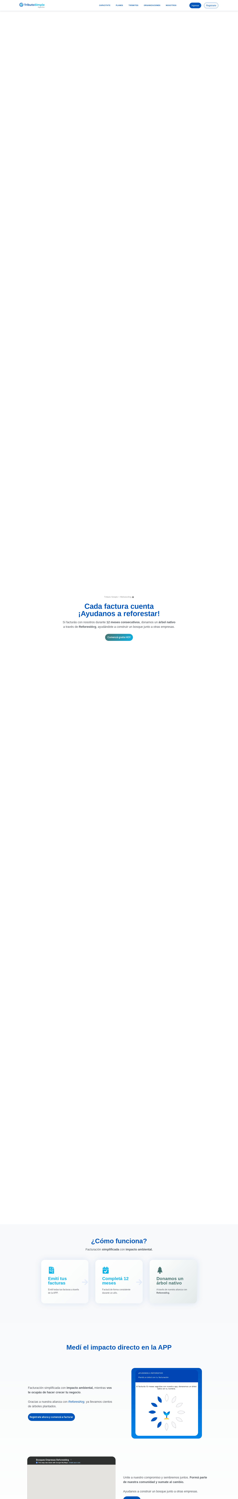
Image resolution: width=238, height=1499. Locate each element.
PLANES (119, 5)
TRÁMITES (133, 5)
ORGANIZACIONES (152, 5)
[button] (119, 597)
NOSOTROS (171, 5)
